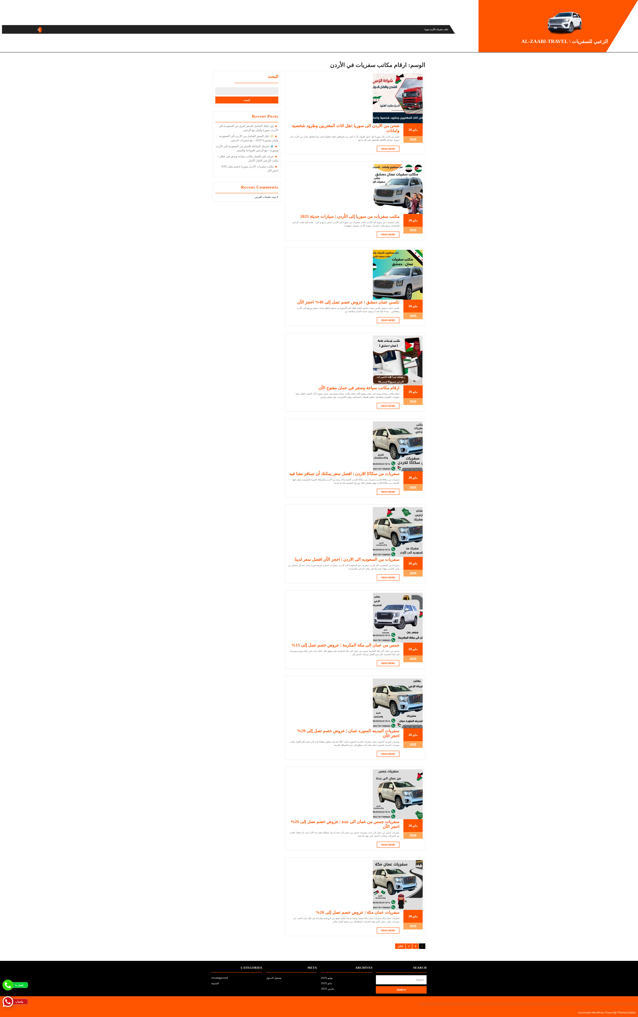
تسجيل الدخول (273, 977)
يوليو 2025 (327, 977)
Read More (386, 149)
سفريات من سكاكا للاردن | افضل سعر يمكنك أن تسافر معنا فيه (344, 473)
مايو (415, 130)
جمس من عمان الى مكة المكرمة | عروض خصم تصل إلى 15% (345, 645)
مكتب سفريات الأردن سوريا (436, 29)
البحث (273, 76)
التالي (400, 946)
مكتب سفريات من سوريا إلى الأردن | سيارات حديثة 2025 (349, 216)
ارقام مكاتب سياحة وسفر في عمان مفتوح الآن (359, 388)
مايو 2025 (326, 983)
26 (410, 130)
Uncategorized (219, 977)
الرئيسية (468, 29)
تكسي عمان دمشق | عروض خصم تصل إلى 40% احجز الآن (348, 302)
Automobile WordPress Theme (595, 1012)
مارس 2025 (327, 988)
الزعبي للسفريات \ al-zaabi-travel (564, 41)
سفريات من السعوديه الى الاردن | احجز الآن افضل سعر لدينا (347, 559)
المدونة (457, 29)
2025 (413, 139)
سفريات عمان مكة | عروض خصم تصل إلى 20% (357, 912)
